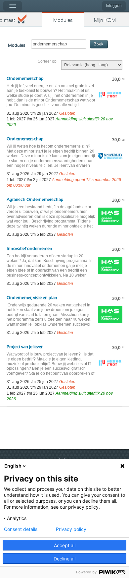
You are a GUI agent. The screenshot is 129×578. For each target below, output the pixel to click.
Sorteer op (47, 61)
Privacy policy (71, 529)
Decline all (64, 558)
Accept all (64, 545)
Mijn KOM (105, 20)
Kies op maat (7, 20)
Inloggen (114, 6)
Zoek (99, 44)
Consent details (20, 529)
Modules (63, 20)
